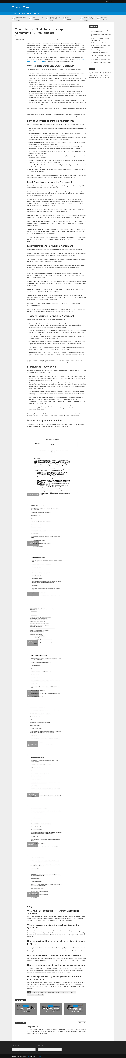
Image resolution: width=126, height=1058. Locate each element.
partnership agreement (37, 992)
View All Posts (82, 1022)
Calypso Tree (20, 7)
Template (17, 26)
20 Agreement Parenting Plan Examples (101, 59)
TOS (35, 13)
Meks (28, 1056)
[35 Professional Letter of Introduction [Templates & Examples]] (81, 18)
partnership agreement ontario (68, 992)
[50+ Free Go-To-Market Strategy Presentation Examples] (13, 18)
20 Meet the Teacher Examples (71, 18)
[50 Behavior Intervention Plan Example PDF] (30, 18)
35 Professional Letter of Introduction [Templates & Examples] (89, 19)
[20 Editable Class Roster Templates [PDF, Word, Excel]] (47, 18)
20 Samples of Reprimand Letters (99, 52)
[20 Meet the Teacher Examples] (64, 18)
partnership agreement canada (52, 992)
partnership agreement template (35, 994)
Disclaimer (22, 13)
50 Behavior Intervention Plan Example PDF (38, 18)
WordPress (38, 1056)
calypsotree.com (20, 39)
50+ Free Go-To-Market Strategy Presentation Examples (21, 19)
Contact (29, 13)
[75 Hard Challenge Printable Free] (98, 18)
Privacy (15, 13)
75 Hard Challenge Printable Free (105, 18)
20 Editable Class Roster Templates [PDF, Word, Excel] (55, 19)
